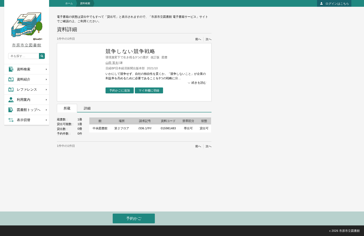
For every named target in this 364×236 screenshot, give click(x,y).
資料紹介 (23, 79)
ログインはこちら (337, 3)
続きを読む (198, 82)
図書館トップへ (28, 110)
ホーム (69, 3)
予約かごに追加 (119, 90)
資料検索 (23, 69)
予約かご (133, 218)
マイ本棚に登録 (149, 90)
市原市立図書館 (26, 45)
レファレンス (27, 89)
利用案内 (23, 99)
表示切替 (23, 120)
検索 (42, 56)
